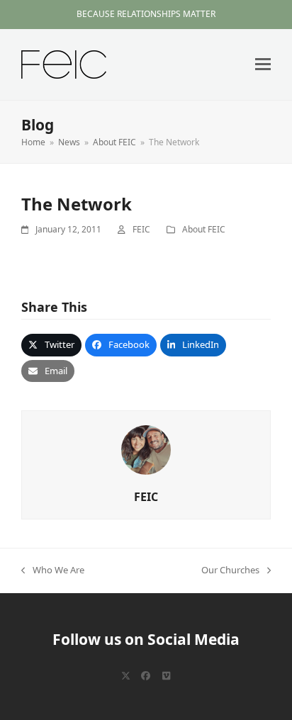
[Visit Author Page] (146, 449)
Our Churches (230, 570)
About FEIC (203, 229)
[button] (263, 64)
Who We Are (52, 570)
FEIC (141, 229)
